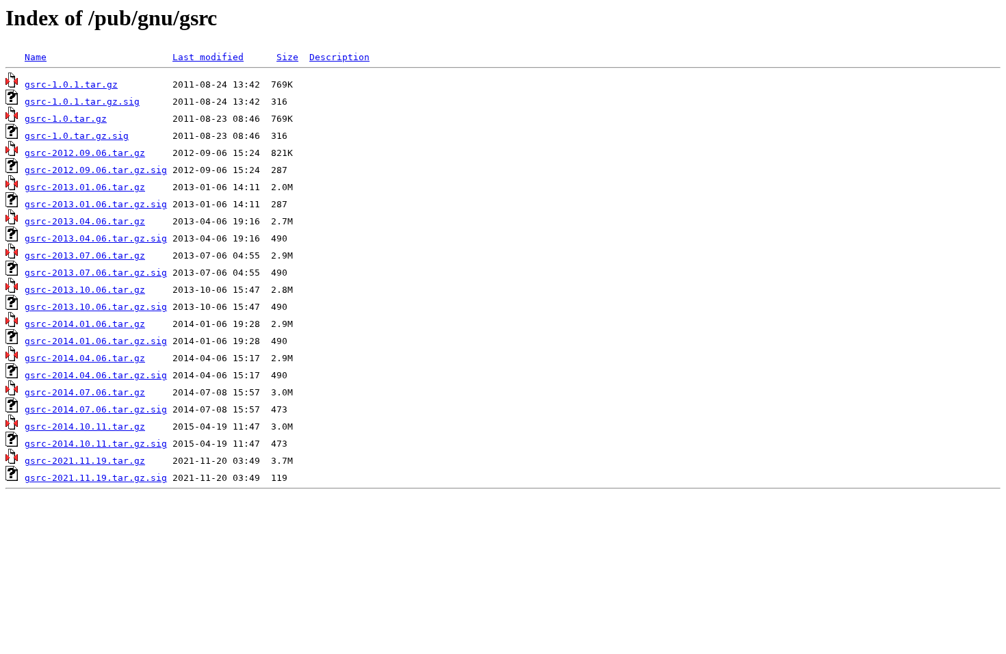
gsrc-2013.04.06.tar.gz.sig (96, 238)
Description (339, 57)
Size (287, 57)
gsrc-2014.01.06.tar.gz (85, 324)
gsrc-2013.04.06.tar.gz (85, 221)
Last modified (208, 57)
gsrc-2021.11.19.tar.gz (85, 461)
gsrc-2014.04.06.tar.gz (85, 358)
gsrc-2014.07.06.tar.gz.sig (96, 409)
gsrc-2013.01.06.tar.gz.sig (96, 204)
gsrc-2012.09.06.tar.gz (85, 153)
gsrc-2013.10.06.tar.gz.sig (96, 307)
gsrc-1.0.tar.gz (66, 119)
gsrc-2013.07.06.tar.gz (85, 255)
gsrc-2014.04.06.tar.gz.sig (96, 375)
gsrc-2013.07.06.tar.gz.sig (96, 272)
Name (36, 57)
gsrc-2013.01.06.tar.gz (85, 187)
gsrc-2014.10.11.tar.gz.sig (96, 444)
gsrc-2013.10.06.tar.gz (85, 290)
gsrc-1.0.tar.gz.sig (77, 136)
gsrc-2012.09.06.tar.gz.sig (96, 170)
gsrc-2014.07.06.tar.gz (85, 392)
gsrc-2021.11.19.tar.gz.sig (96, 478)
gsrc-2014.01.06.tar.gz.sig (96, 341)
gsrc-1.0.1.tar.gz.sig (82, 101)
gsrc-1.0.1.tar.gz (71, 84)
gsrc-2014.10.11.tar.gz (85, 426)
